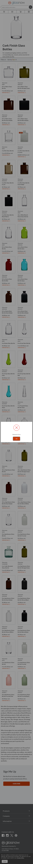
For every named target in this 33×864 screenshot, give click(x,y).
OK (16, 438)
